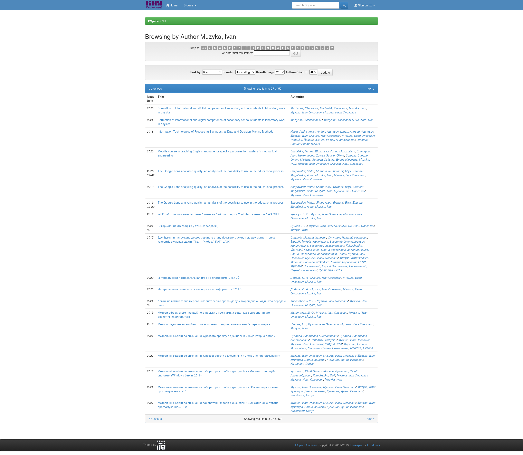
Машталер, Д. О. (302, 312)
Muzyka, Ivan (357, 108)
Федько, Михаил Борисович (337, 262)
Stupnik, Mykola (301, 241)
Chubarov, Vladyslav (324, 340)
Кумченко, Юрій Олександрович (312, 371)
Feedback (373, 445)
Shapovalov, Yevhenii (329, 171)
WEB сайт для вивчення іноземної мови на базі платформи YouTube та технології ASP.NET (219, 214)
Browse (189, 5)
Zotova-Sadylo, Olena (330, 155)
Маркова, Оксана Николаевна (328, 348)
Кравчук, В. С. (300, 214)
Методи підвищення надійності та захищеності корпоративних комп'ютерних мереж (214, 324)
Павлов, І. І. (298, 324)
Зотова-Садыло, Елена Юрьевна (335, 159)
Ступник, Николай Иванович (347, 237)
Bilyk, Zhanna (354, 171)
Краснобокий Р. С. (303, 301)
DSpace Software (306, 445)
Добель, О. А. (300, 277)
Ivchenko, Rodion (302, 140)
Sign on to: (365, 5)
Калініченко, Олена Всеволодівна (326, 249)
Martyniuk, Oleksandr (304, 108)
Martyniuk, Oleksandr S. (339, 120)
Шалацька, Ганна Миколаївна (335, 151)
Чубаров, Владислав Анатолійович (314, 336)
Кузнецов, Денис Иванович (345, 359)
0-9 (204, 48)
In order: (229, 72)
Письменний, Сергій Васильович (326, 266)
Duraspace (357, 445)
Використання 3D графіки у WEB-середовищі (188, 226)
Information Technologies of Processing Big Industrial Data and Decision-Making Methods (215, 131)
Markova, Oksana (361, 348)
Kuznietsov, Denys (302, 395)
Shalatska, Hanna (302, 151)
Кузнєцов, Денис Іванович (308, 359)
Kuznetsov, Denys (302, 364)
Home (173, 5)
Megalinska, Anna (302, 175)
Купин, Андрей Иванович (356, 131)
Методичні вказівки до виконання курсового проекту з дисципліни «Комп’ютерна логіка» (216, 336)
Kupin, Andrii (299, 131)
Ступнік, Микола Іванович (308, 237)
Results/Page (265, 72)
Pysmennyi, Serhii (330, 270)
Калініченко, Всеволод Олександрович (338, 241)
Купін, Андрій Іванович (323, 131)
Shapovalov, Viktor (302, 171)
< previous (155, 88)
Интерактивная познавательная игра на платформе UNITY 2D (199, 289)
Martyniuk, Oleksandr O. (306, 120)
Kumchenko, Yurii (324, 375)
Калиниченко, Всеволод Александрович (317, 245)
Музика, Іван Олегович (306, 112)
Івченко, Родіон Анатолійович (335, 140)
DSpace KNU (157, 21)
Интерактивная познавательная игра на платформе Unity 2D (198, 277)
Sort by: (195, 72)
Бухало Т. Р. (299, 226)
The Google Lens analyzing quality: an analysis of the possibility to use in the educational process (221, 171)
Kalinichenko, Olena (333, 254)
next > (371, 88)
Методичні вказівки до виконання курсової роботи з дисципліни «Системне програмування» (219, 355)
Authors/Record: (296, 72)
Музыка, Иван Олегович (339, 112)
